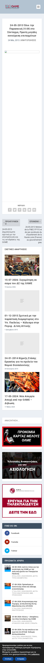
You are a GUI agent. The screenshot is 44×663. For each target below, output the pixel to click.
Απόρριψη (20, 659)
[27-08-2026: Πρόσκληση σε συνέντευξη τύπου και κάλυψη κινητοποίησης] (8, 586)
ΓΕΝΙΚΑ (34, 636)
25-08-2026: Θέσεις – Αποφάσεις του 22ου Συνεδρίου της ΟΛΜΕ (25, 618)
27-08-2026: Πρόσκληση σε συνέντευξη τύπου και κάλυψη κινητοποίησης (24, 586)
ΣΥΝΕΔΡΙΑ (33, 623)
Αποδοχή (8, 659)
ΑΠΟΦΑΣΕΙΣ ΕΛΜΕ (18, 623)
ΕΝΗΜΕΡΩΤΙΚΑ (22, 578)
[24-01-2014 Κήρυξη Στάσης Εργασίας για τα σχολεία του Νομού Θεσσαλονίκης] (22, 343)
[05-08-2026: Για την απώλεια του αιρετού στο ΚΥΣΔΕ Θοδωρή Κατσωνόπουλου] (8, 631)
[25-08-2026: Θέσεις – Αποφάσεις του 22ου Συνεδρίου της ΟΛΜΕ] (8, 618)
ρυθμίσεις (35, 654)
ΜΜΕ (31, 593)
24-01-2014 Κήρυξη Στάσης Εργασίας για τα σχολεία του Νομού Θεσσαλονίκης (21, 362)
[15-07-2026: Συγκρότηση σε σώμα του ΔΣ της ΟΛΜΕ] (22, 265)
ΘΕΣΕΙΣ (27, 623)
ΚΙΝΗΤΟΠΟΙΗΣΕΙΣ (28, 40)
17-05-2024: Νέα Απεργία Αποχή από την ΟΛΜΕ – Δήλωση (19, 400)
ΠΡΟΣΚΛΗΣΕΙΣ (17, 595)
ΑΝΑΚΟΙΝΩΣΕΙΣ (27, 576)
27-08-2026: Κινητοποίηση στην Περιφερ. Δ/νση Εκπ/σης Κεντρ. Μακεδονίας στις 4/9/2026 (24, 604)
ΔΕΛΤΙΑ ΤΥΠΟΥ (17, 638)
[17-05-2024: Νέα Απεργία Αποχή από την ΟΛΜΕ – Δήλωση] (22, 382)
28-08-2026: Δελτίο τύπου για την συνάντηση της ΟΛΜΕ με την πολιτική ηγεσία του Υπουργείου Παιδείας (25, 570)
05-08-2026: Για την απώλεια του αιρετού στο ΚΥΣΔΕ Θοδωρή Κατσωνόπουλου (25, 632)
